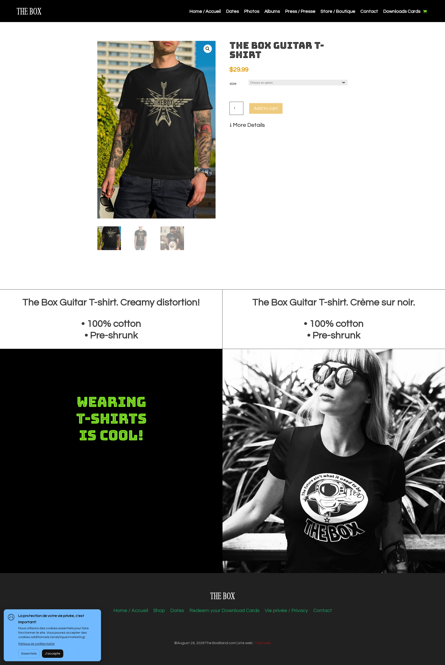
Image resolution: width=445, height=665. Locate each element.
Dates (232, 12)
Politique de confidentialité (36, 643)
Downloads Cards (401, 12)
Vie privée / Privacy (286, 611)
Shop (159, 611)
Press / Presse (300, 12)
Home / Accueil (205, 12)
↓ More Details (247, 125)
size (233, 83)
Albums (272, 12)
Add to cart (266, 108)
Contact (369, 12)
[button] (207, 49)
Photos (251, 12)
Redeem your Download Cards (224, 611)
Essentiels (29, 653)
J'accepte (52, 653)
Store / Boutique (338, 12)
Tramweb (263, 643)
